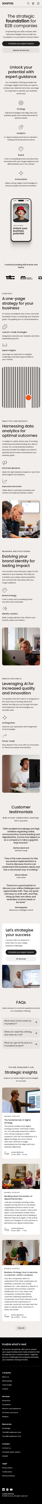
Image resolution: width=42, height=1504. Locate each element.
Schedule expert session (11, 1452)
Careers (5, 1389)
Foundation (6, 1405)
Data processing (8, 1476)
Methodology (7, 1381)
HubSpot (5, 1416)
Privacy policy (7, 1468)
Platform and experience (11, 1409)
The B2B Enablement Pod (11, 1436)
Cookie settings (8, 1494)
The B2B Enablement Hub (11, 1432)
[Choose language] (33, 3)
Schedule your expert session (21, 43)
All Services (21, 959)
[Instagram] (7, 1489)
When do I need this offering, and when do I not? (18, 1033)
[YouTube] (11, 1489)
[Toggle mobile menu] (38, 3)
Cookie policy (7, 1472)
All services (6, 1401)
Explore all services (21, 50)
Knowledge (6, 1428)
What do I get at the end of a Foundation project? (18, 1044)
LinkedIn (5, 1456)
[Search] (28, 3)
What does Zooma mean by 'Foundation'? (17, 1022)
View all (21, 1328)
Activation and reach (10, 1413)
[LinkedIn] (3, 1489)
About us (5, 1377)
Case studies (7, 1385)
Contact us (6, 1448)
